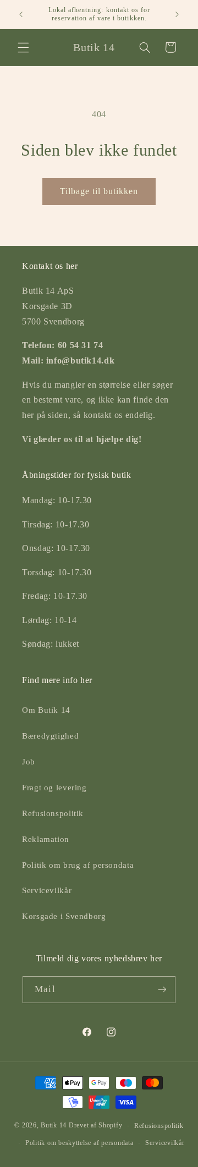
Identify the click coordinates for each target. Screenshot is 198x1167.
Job (28, 761)
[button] (23, 47)
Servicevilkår (47, 890)
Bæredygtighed (50, 735)
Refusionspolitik (53, 813)
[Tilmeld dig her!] (161, 989)
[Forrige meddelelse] (21, 14)
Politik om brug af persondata (78, 865)
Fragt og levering (54, 787)
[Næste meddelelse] (177, 14)
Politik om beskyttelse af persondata (79, 1143)
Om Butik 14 (46, 710)
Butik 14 (54, 1125)
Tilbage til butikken (99, 191)
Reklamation (45, 839)
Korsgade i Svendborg (64, 916)
